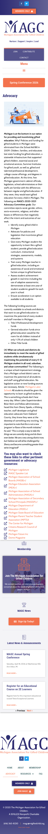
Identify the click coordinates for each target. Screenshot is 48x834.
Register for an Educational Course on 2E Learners (22, 687)
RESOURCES (26, 774)
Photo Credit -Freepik (24, 827)
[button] (24, 70)
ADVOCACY (10, 774)
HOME (9, 767)
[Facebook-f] (21, 3)
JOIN (15, 52)
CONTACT (24, 58)
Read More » (12, 673)
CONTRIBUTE (29, 52)
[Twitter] (26, 3)
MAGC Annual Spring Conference (18, 656)
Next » (30, 710)
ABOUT (21, 767)
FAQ (40, 774)
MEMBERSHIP (35, 767)
